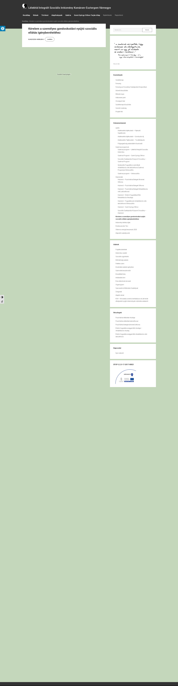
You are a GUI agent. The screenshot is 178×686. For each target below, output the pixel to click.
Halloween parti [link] (121, 97)
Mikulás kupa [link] (120, 94)
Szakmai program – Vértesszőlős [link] (128, 173)
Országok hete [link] (120, 101)
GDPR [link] (117, 128)
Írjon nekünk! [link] (120, 353)
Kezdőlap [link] (26, 15)
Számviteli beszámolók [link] (123, 270)
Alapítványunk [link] (57, 15)
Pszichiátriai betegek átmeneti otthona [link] (128, 324)
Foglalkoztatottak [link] (121, 249)
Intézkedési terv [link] (120, 277)
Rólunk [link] (35, 15)
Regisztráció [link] (119, 15)
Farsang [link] (118, 83)
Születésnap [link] (120, 80)
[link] (2, 28)
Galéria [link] (68, 15)
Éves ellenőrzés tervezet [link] (123, 281)
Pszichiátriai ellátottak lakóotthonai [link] (127, 321)
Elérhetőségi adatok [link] (122, 260)
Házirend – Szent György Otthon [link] (128, 207)
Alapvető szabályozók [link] (123, 233)
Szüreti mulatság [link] (121, 108)
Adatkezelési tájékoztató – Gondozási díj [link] (131, 136)
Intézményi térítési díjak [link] (123, 222)
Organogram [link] (120, 284)
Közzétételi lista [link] (120, 274)
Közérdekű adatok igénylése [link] (125, 267)
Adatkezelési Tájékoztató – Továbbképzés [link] (131, 140)
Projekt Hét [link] (119, 111)
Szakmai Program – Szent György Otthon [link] (131, 155)
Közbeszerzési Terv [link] (122, 226)
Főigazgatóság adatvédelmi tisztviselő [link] (130, 143)
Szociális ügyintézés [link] (122, 256)
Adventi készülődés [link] (122, 90)
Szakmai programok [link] (122, 147)
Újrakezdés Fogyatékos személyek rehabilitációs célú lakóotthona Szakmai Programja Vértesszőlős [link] (131, 167)
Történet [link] (44, 15)
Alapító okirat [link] (120, 295)
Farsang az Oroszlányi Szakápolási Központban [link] (131, 87)
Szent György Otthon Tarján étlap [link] (87, 15)
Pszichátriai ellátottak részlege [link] (125, 317)
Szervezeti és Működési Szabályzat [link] (127, 288)
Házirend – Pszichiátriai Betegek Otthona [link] (131, 185)
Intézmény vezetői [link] (121, 253)
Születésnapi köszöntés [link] (123, 104)
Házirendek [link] (119, 177)
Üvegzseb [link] (119, 292)
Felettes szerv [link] (120, 263)
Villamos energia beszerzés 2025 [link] (126, 229)
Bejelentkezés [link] (107, 15)
